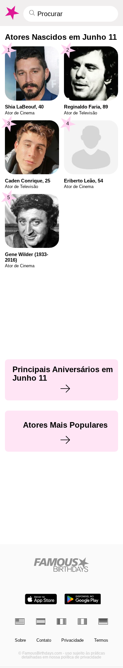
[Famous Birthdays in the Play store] (83, 599)
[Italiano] (82, 621)
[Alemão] (103, 621)
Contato (43, 640)
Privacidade (72, 640)
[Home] (61, 564)
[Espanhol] (41, 621)
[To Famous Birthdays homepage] (11, 13)
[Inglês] (20, 621)
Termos (101, 640)
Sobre (20, 640)
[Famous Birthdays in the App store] (41, 599)
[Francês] (61, 621)
